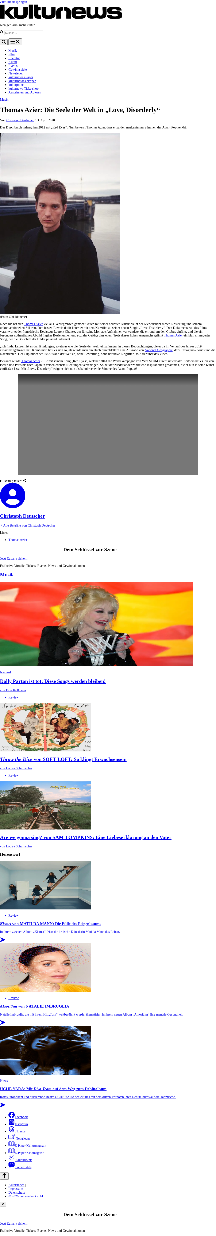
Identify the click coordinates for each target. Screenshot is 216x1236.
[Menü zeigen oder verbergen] (15, 41)
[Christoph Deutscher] (108, 496)
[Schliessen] (3, 1204)
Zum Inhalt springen (13, 2)
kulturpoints (16, 84)
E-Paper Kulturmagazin (30, 1145)
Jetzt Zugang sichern (13, 558)
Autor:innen (16, 1185)
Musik (12, 50)
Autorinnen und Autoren (24, 92)
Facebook (21, 1117)
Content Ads (23, 1167)
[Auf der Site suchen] (4, 42)
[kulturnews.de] (61, 18)
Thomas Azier (33, 324)
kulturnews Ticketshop (23, 88)
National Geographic (159, 350)
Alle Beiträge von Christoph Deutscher (29, 525)
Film (11, 54)
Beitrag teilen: (13, 481)
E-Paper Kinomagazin (29, 1153)
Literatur (14, 58)
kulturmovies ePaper (22, 81)
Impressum (15, 1188)
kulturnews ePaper (20, 77)
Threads (20, 1131)
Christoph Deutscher (20, 120)
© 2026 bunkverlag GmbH (26, 1196)
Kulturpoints (23, 1160)
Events (13, 66)
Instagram (21, 1124)
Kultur (12, 62)
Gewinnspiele (17, 69)
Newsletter (15, 73)
